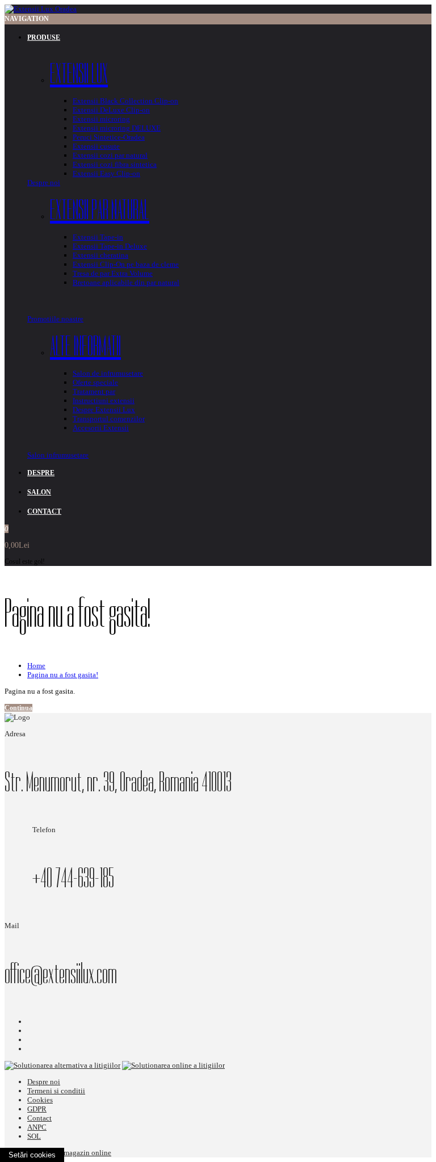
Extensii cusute (96, 146)
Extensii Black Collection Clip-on (125, 101)
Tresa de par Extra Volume (113, 273)
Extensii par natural (99, 210)
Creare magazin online (76, 1152)
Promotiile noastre (55, 318)
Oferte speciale (95, 382)
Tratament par (94, 391)
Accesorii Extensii (101, 427)
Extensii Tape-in (98, 237)
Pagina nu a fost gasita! (62, 674)
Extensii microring (101, 119)
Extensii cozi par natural (110, 155)
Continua (18, 708)
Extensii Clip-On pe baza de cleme (126, 264)
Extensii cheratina (100, 255)
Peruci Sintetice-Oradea (109, 137)
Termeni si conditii (56, 1091)
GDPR (37, 1109)
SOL (34, 1136)
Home (36, 665)
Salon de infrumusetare (108, 373)
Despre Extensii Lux (104, 409)
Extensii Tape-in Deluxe (110, 246)
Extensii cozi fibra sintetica (115, 164)
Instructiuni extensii (104, 400)
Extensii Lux (79, 73)
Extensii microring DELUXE (117, 128)
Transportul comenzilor (109, 418)
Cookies (40, 1100)
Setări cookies (32, 1155)
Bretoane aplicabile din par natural (126, 282)
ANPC (37, 1127)
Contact (39, 1118)
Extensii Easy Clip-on (106, 173)
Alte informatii (85, 346)
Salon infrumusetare (58, 455)
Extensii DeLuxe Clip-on (111, 110)
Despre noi (43, 182)
